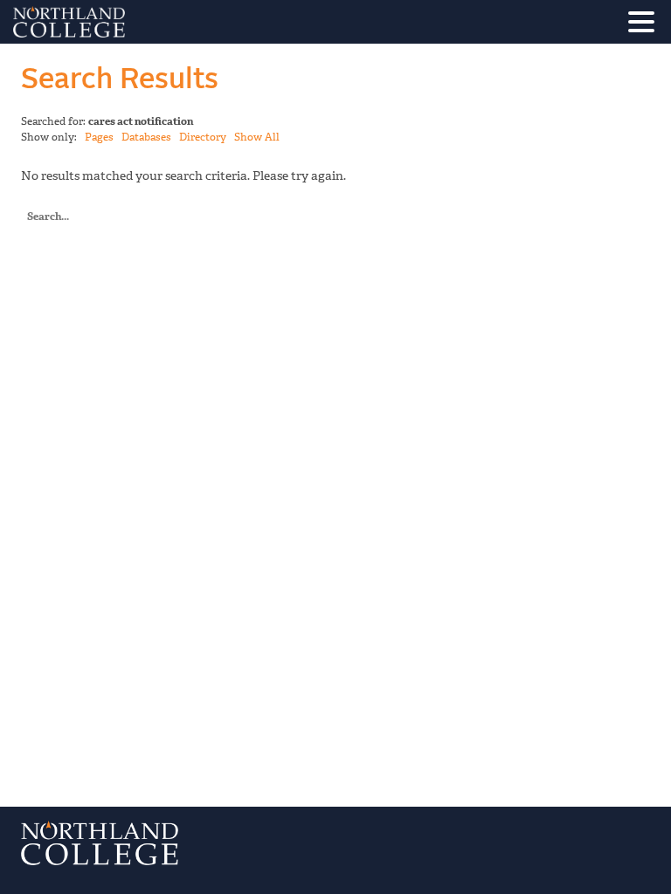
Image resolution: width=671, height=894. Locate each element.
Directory (202, 137)
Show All (257, 137)
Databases (146, 137)
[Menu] (645, 25)
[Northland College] (118, 22)
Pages (99, 137)
